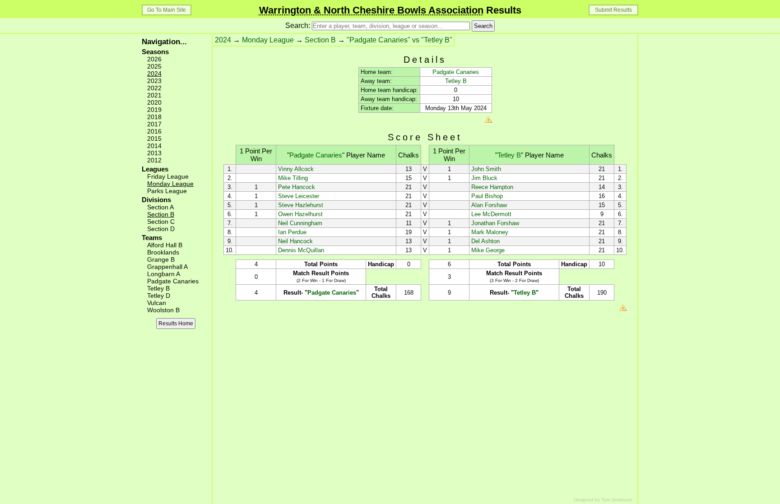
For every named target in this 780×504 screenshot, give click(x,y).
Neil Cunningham (300, 223)
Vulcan (156, 302)
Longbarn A (163, 273)
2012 (154, 160)
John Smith (486, 169)
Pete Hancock (296, 187)
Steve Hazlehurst (300, 205)
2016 (154, 131)
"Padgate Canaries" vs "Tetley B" (399, 40)
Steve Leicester (298, 196)
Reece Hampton (492, 187)
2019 (154, 109)
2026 (154, 59)
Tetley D (158, 295)
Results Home (175, 323)
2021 (154, 95)
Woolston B (163, 310)
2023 (154, 80)
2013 (154, 153)
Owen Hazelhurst (300, 214)
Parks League (167, 190)
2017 (154, 124)
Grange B (161, 259)
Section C (161, 221)
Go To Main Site (166, 10)
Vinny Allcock (296, 169)
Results (390, 10)
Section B (160, 214)
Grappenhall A (167, 266)
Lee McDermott (491, 214)
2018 (154, 116)
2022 (154, 88)
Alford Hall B (164, 245)
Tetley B (158, 288)
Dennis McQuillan (301, 250)
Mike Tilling (293, 178)
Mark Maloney (489, 232)
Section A (160, 207)
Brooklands (163, 252)
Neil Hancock (295, 241)
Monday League (170, 183)
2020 (154, 102)
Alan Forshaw (489, 205)
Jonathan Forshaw (495, 223)
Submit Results (613, 10)
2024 (154, 73)
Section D (161, 228)
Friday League (168, 176)
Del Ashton (485, 241)
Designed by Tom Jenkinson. (604, 499)
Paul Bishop (487, 196)
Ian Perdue (292, 232)
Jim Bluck (484, 178)
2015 (154, 138)
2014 (154, 145)
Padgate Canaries (173, 281)
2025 (154, 66)
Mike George (488, 250)
